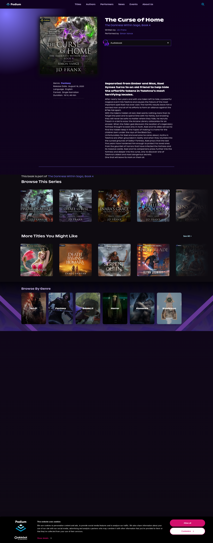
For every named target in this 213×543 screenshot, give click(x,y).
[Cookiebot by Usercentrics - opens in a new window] (21, 538)
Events (134, 4)
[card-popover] (37, 206)
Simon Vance (126, 33)
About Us (147, 4)
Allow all (187, 523)
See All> (187, 236)
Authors (90, 4)
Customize (186, 531)
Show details (42, 538)
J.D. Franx (121, 30)
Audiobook (116, 43)
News (121, 4)
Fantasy (66, 83)
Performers (106, 4)
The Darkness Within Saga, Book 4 (128, 25)
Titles (78, 4)
